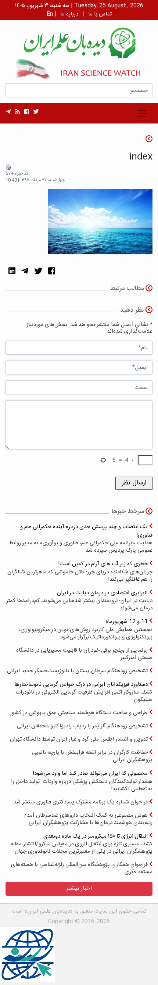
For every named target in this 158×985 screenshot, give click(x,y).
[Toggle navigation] (142, 113)
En (50, 14)
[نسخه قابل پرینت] (8, 167)
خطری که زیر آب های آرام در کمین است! (79, 571)
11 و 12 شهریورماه (85, 629)
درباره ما (69, 14)
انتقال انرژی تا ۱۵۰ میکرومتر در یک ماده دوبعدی (81, 844)
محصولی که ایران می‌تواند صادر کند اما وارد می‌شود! (81, 781)
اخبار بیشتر (79, 888)
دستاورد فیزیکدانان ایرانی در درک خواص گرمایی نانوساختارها (83, 692)
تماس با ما (100, 14)
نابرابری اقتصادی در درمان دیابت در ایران (79, 600)
